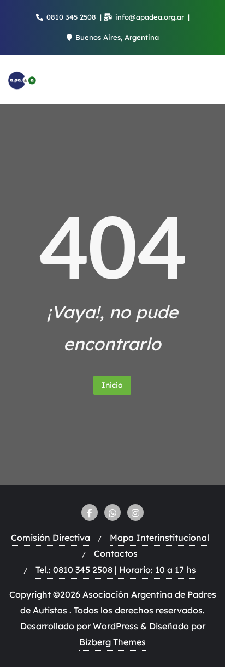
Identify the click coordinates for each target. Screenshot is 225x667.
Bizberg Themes (112, 641)
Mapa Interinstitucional (159, 537)
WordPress (115, 626)
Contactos (116, 553)
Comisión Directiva (50, 537)
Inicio (112, 385)
